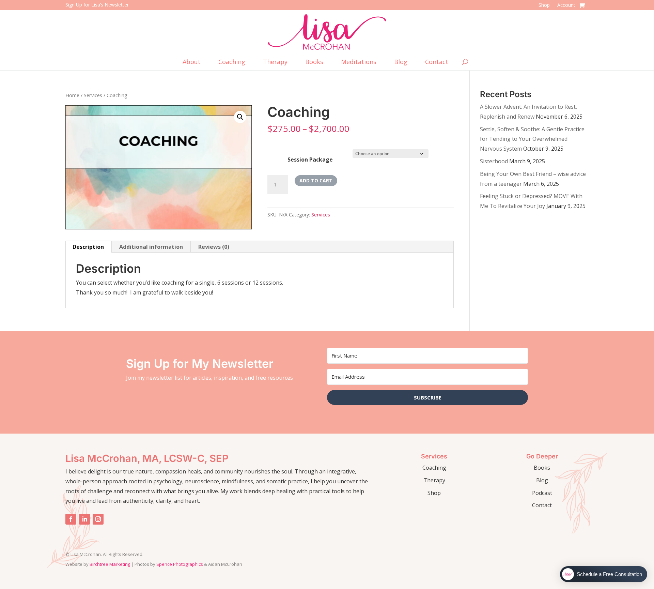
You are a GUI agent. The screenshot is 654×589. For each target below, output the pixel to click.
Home (72, 95)
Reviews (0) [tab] (213, 247)
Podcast (542, 493)
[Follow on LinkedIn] (84, 519)
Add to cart (315, 180)
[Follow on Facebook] (70, 519)
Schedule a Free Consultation (609, 574)
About (192, 62)
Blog (400, 62)
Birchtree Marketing (110, 564)
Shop (544, 5)
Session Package (310, 159)
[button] (240, 117)
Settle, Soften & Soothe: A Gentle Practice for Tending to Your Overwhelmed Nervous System (532, 139)
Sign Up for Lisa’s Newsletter (97, 4)
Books (314, 62)
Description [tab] (88, 247)
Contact (436, 62)
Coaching (231, 62)
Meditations (358, 62)
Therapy (275, 62)
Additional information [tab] (151, 247)
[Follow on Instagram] (98, 519)
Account (566, 5)
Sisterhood (494, 161)
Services (93, 95)
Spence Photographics (179, 564)
